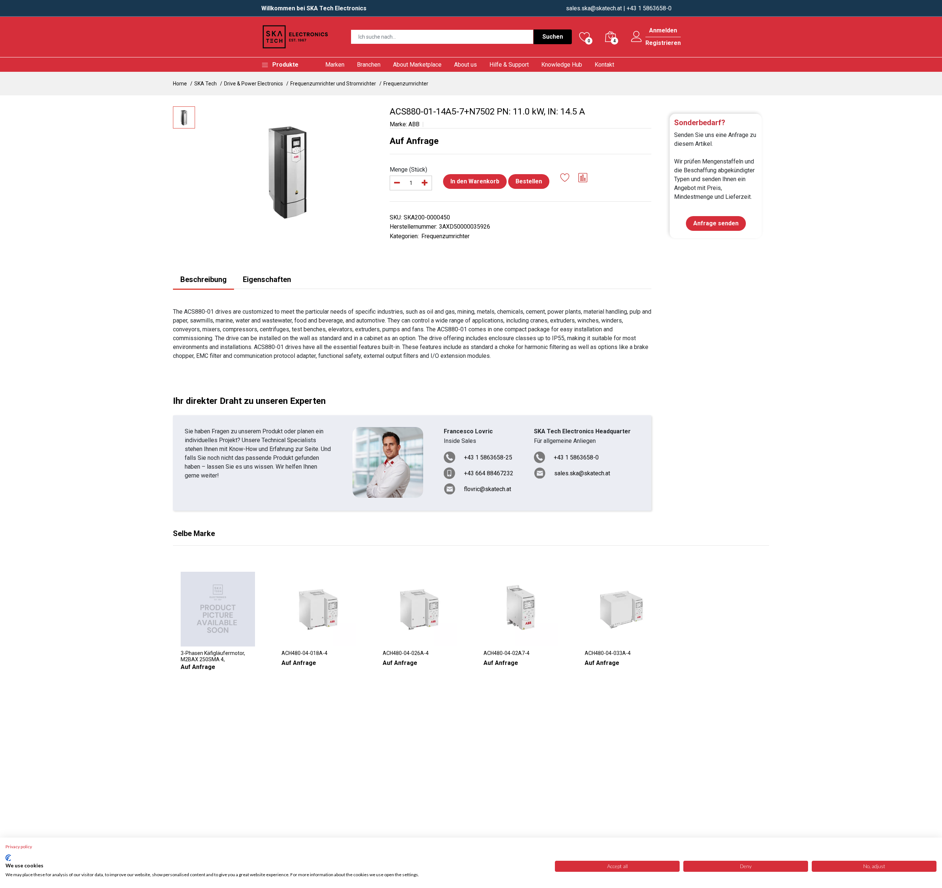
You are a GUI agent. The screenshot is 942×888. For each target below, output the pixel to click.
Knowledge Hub (561, 64)
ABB (413, 124)
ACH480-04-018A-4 (304, 653)
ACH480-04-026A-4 (406, 653)
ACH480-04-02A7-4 (507, 653)
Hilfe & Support (509, 64)
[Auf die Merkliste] (565, 179)
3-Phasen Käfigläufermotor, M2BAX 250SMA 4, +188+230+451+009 (213, 656)
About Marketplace (417, 64)
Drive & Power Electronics (253, 84)
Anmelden (663, 30)
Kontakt (604, 64)
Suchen (552, 36)
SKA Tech (205, 84)
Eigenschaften (267, 279)
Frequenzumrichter (405, 84)
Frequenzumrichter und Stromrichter (333, 84)
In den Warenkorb (474, 181)
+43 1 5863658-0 (576, 457)
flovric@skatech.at (487, 489)
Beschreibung (203, 279)
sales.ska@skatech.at (594, 8)
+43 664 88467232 (488, 473)
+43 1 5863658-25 (488, 457)
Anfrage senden (716, 223)
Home (180, 84)
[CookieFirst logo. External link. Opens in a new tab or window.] (8, 857)
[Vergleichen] (583, 179)
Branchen (368, 64)
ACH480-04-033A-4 (608, 653)
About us (465, 64)
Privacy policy (19, 846)
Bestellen (529, 181)
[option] (289, 170)
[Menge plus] (424, 183)
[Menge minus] (397, 183)
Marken (334, 64)
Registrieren (663, 43)
